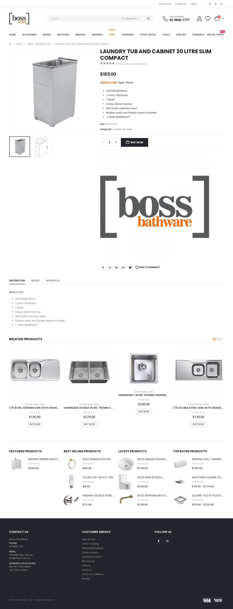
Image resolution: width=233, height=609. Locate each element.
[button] (10, 91)
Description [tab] (17, 280)
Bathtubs (63, 34)
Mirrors (80, 34)
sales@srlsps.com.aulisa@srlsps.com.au (21, 556)
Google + (123, 267)
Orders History (90, 552)
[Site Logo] (19, 19)
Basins (47, 34)
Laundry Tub (119, 129)
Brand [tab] (35, 280)
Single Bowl (141, 392)
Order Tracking (90, 543)
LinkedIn (117, 267)
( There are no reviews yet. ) (131, 63)
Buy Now (137, 142)
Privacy (86, 578)
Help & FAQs (89, 539)
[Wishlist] (208, 18)
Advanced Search (92, 556)
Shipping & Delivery (93, 548)
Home (12, 34)
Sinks (112, 34)
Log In (194, 3)
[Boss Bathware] (154, 206)
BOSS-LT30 (108, 82)
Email (130, 267)
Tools (166, 34)
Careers (86, 565)
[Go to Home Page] (10, 44)
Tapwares (127, 34)
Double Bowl (31, 404)
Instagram (167, 541)
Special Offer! (215, 33)
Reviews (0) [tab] (53, 280)
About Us (87, 569)
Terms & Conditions (93, 574)
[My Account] (199, 18)
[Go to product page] (34, 374)
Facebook (103, 267)
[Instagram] (221, 3)
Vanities (181, 34)
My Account (165, 3)
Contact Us (181, 3)
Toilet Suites (148, 34)
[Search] (148, 18)
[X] (215, 3)
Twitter (110, 267)
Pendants (198, 34)
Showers (97, 34)
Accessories (29, 34)
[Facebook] (210, 3)
